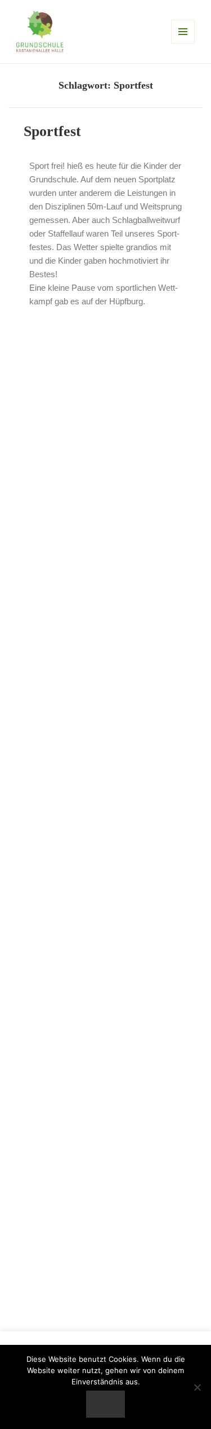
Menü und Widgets (183, 31)
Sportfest (52, 131)
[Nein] (197, 1387)
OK (106, 1404)
